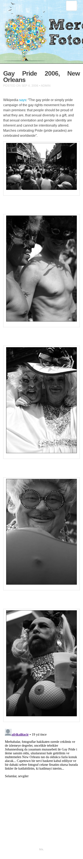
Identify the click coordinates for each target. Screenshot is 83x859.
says (22, 100)
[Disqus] (41, 780)
